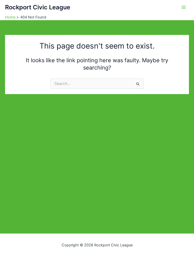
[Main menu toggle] (183, 7)
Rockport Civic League (37, 7)
